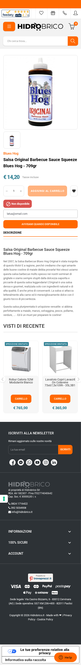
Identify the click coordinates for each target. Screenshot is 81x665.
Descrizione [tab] (12, 232)
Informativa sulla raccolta (25, 660)
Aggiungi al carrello (47, 190)
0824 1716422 (19, 503)
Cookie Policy (45, 619)
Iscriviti (65, 449)
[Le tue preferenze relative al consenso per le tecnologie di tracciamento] (4, 499)
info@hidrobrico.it (22, 512)
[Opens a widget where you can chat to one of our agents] (65, 658)
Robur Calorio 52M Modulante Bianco (21, 381)
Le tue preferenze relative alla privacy (44, 651)
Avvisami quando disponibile (40, 224)
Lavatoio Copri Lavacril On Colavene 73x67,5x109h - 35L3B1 (60, 382)
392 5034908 (18, 507)
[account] (76, 13)
